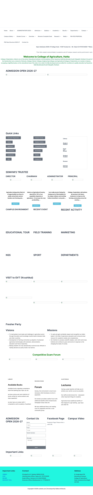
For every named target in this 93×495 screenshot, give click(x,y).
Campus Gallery (8, 36)
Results (65, 30)
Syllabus (46, 30)
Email (28, 427)
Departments (74, 30)
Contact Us (25, 42)
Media (65, 36)
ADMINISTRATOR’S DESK (24, 30)
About (11, 30)
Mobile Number (31, 433)
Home (5, 30)
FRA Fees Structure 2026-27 (12, 42)
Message (29, 438)
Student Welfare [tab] (65, 143)
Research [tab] (65, 161)
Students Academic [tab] (65, 156)
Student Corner (21, 36)
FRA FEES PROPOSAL (76, 36)
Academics (56, 30)
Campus (84, 30)
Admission (37, 30)
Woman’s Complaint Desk (45, 36)
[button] (14, 30)
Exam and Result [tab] (65, 150)
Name (28, 422)
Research (57, 36)
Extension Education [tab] (65, 166)
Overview (31, 36)
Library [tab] (65, 138)
